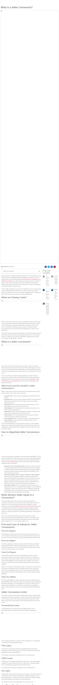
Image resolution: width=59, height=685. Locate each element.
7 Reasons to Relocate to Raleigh (48, 293)
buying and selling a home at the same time (25, 506)
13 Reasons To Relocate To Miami (48, 280)
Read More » (48, 285)
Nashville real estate (6, 281)
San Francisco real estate (30, 279)
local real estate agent (11, 461)
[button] (39, 271)
